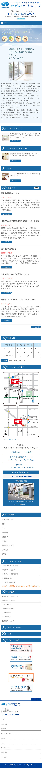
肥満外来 (5, 554)
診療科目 (11, 515)
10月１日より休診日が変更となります (15, 274)
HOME (3, 719)
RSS (36, 188)
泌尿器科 (5, 537)
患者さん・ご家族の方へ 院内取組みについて (18, 300)
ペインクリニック (8, 519)
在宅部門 (11, 592)
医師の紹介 (4, 724)
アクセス (3, 757)
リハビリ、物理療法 (8, 582)
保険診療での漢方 (8, 545)
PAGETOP (36, 699)
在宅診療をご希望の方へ (10, 596)
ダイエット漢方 (13, 640)
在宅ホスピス (6, 604)
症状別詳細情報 (7, 578)
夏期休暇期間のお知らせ (10, 193)
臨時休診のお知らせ (8, 249)
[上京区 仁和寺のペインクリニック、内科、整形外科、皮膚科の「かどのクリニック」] (21, 5)
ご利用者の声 (6, 617)
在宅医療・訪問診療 (8, 600)
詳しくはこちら (16, 140)
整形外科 (5, 532)
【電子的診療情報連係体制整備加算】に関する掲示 (20, 221)
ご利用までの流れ (8, 608)
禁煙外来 (15, 627)
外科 (3, 528)
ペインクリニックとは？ (10, 566)
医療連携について (8, 621)
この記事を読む (7, 214)
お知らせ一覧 (36, 327)
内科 (3, 524)
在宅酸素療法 (6, 613)
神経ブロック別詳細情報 (10, 574)
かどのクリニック (20, 765)
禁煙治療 (5, 550)
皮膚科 (4, 541)
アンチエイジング (6, 748)
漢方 (9, 634)
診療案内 (3, 729)
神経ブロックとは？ (8, 570)
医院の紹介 (4, 752)
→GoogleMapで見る (10, 439)
